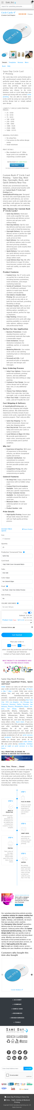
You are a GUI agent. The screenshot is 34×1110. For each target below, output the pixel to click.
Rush (4, 66)
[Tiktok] (25, 1052)
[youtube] (9, 1058)
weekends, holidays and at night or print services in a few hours (17, 746)
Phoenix (11, 706)
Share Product (28, 529)
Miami (26, 706)
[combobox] (17, 547)
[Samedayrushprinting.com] (10, 2)
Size (2, 535)
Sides (3, 569)
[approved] (23, 1089)
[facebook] (9, 1052)
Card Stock (5, 560)
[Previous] (3, 34)
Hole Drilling (5, 595)
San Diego (11, 708)
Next (32, 975)
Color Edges (5, 578)
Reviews (20, 62)
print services (28, 735)
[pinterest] (20, 1058)
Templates (12, 62)
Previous (2, 975)
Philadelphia (19, 706)
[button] (13, 627)
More (26, 62)
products (8, 737)
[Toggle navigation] (2, 2)
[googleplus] (4, 1084)
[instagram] (14, 1052)
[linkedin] (14, 1058)
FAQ (8, 66)
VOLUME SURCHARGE (8, 603)
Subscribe (28, 1068)
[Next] (31, 34)
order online (27, 741)
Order (3, 687)
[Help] (23, 552)
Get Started (17, 635)
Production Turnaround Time (11, 552)
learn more (20, 722)
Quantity (4, 543)
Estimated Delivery (7, 627)
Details (4, 62)
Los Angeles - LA (16, 702)
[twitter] (20, 1052)
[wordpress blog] (25, 1058)
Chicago (26, 702)
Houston (13, 704)
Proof (3, 586)
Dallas (19, 704)
